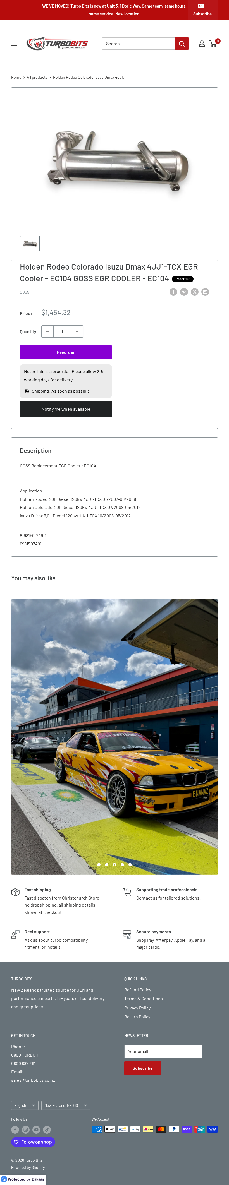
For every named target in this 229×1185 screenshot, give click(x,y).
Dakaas (38, 1179)
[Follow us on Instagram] (26, 1130)
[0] (213, 43)
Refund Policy (137, 989)
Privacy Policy (137, 1007)
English (20, 1105)
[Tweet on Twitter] (195, 291)
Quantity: (29, 331)
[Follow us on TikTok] (47, 1130)
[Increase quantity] (77, 331)
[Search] (182, 43)
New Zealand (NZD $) (61, 1105)
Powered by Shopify (28, 1167)
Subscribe (202, 13)
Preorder (66, 352)
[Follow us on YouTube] (36, 1130)
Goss (24, 292)
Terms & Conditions (143, 998)
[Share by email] (205, 291)
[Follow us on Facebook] (15, 1130)
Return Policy (137, 1016)
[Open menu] (14, 44)
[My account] (202, 43)
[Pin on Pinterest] (184, 291)
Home (16, 77)
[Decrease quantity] (47, 331)
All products (37, 77)
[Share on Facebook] (173, 291)
